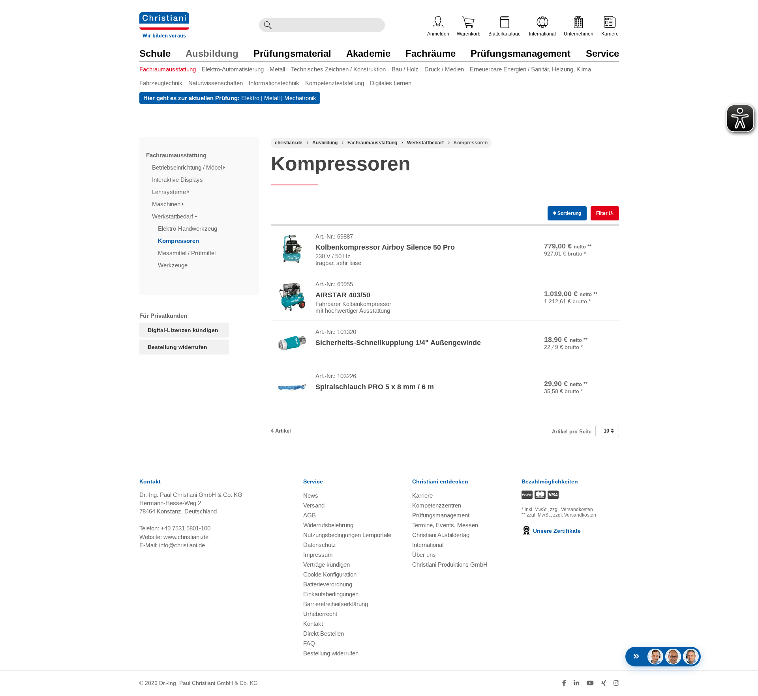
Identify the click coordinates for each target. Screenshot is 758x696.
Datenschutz (319, 544)
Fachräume (430, 53)
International (542, 34)
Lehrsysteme (170, 191)
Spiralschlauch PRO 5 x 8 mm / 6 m (374, 387)
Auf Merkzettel (590, 260)
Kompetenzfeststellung (334, 83)
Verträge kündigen (326, 564)
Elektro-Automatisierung (233, 69)
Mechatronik (300, 98)
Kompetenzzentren (436, 505)
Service (602, 53)
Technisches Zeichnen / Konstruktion (338, 69)
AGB (309, 515)
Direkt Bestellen (323, 633)
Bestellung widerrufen (177, 347)
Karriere (610, 34)
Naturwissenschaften (215, 83)
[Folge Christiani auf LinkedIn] (576, 683)
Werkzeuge (173, 265)
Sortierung (568, 213)
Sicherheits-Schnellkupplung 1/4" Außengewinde (398, 343)
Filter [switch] (602, 213)
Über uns (424, 554)
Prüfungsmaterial (292, 53)
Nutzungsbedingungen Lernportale (347, 535)
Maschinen (167, 204)
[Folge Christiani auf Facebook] (564, 683)
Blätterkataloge (504, 34)
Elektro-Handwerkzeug (188, 228)
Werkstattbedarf (173, 216)
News (310, 495)
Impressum (318, 554)
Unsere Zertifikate (556, 531)
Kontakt (313, 623)
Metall (277, 69)
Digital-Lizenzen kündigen (183, 330)
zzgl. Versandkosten (571, 509)
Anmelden (438, 34)
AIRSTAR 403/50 (342, 295)
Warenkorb (468, 34)
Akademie (368, 53)
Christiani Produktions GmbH (450, 564)
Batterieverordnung (327, 584)
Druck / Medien (444, 69)
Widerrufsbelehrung (328, 525)
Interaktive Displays (178, 179)
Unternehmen (578, 34)
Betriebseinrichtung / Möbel (187, 167)
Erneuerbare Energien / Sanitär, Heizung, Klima (530, 69)
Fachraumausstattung (167, 69)
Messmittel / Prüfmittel (187, 253)
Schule (155, 53)
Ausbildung (212, 53)
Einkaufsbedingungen (330, 594)
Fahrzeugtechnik (160, 83)
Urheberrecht (320, 613)
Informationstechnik (274, 83)
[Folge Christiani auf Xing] (603, 683)
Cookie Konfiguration (329, 574)
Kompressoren (179, 240)
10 (607, 431)
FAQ (309, 643)
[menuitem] (170, 71)
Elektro (250, 98)
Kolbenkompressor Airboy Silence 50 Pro (385, 247)
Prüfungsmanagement (520, 53)
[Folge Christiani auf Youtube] (590, 683)
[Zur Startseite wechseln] (164, 17)
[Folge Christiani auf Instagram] (616, 683)
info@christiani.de (182, 545)
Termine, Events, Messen (445, 525)
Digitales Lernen (390, 83)
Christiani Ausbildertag (440, 535)
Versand (314, 505)
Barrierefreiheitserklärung (335, 604)
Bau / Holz (405, 69)
